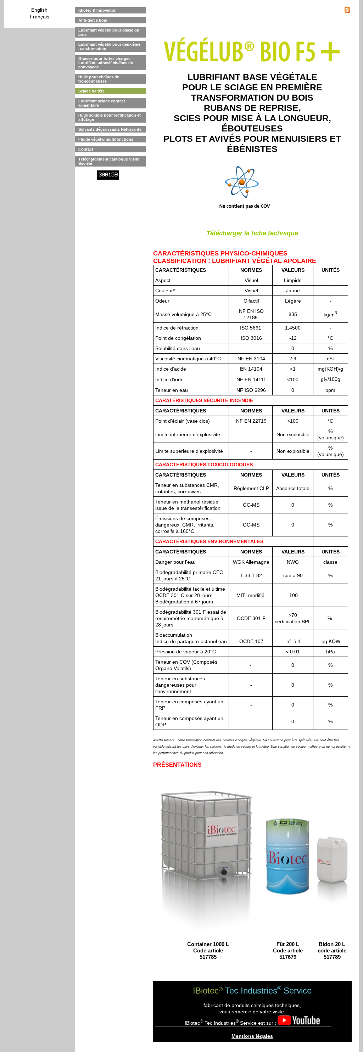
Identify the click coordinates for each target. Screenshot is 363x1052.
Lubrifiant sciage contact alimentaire (101, 103)
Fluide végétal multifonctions (105, 139)
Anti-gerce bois (92, 20)
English (39, 10)
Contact (85, 149)
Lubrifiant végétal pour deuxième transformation (109, 46)
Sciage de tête (91, 91)
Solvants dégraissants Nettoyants (109, 129)
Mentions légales (252, 1036)
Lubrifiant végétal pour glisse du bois (108, 32)
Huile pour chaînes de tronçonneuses (98, 79)
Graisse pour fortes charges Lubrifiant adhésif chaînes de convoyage (105, 62)
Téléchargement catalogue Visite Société (108, 161)
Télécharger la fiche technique (252, 233)
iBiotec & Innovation (97, 10)
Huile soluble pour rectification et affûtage (109, 117)
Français (39, 16)
